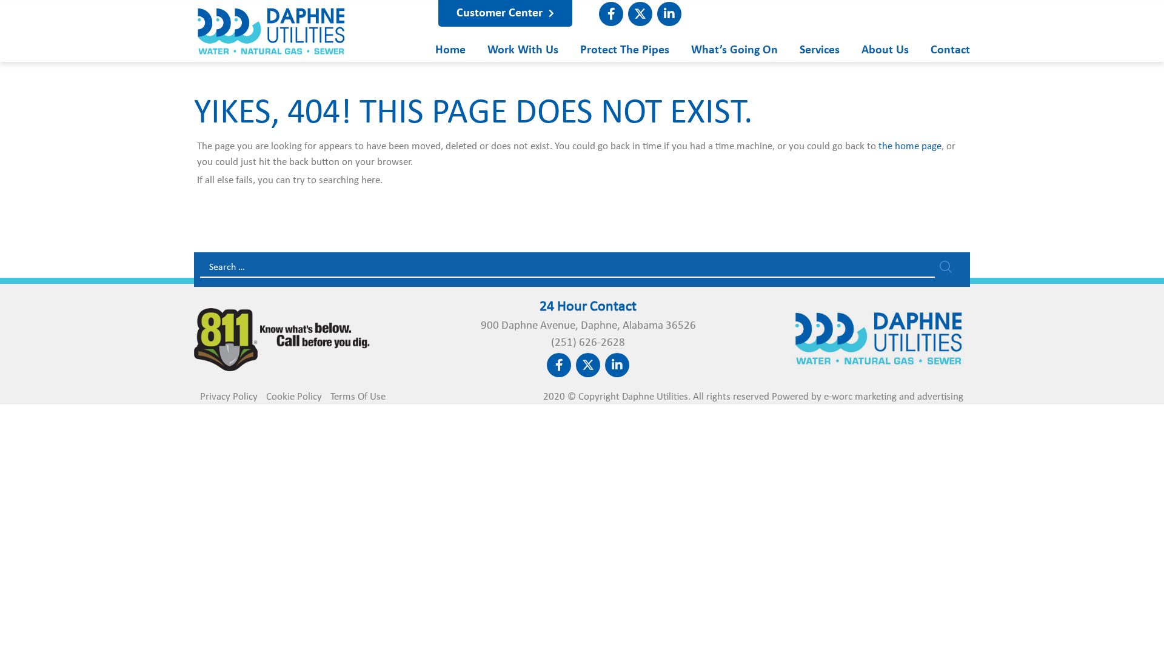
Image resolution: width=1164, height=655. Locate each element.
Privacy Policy (229, 397)
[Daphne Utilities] (271, 50)
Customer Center (501, 13)
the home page (910, 146)
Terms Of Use (358, 397)
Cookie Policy (294, 397)
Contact (950, 50)
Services (820, 50)
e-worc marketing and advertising (893, 397)
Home (450, 50)
